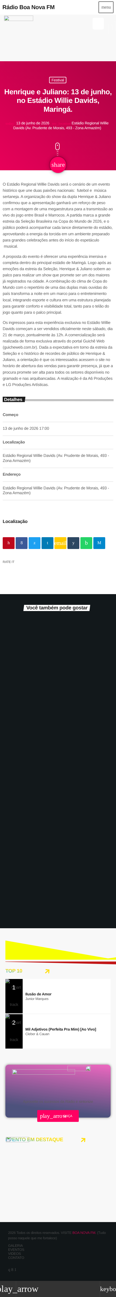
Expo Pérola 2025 (28, 894)
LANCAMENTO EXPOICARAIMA (46, 745)
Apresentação (18, 884)
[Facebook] (12, 1270)
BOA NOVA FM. (84, 1233)
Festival (58, 80)
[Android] (15, 1270)
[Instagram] (9, 1270)
